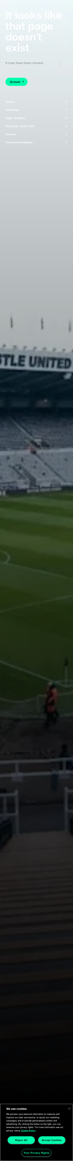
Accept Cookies (52, 1140)
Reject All (21, 1140)
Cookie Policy (28, 1130)
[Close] (69, 1108)
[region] (36, 1132)
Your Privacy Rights (36, 1152)
